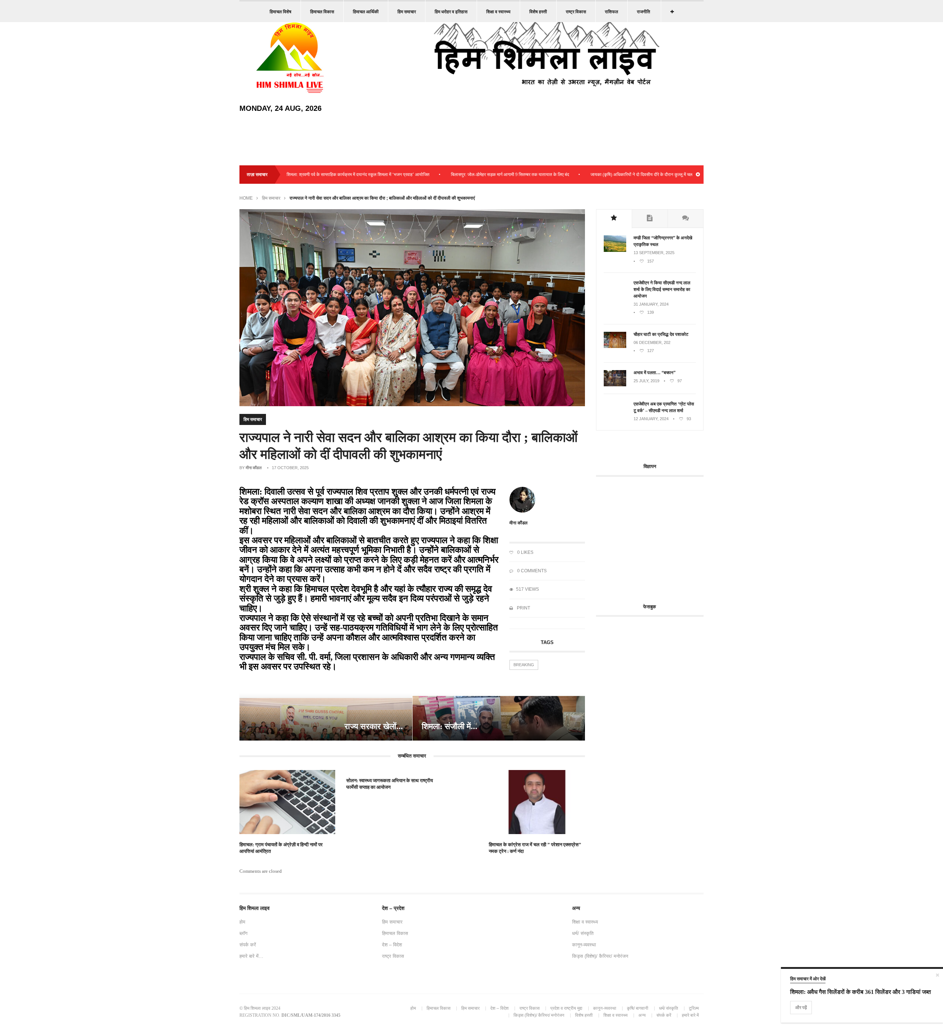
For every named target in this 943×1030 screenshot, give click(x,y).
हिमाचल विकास (322, 11)
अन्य (642, 1015)
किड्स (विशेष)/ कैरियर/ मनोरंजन (600, 956)
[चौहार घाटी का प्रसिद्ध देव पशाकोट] (615, 346)
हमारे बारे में (690, 1015)
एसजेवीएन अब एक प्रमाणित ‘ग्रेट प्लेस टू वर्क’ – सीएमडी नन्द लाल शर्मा (664, 407)
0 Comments (531, 570)
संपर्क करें (247, 945)
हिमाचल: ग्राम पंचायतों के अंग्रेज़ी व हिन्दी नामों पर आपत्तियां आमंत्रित (281, 848)
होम (242, 922)
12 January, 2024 (651, 418)
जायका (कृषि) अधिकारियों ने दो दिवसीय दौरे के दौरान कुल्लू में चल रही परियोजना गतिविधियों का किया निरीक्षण (640, 174)
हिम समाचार (406, 11)
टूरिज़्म (694, 1008)
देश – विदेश (392, 945)
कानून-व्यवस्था (584, 945)
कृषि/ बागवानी (637, 1008)
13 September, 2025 (654, 252)
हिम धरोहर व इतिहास (451, 11)
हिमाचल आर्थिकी (366, 11)
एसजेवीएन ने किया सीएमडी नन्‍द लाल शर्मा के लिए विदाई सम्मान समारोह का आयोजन (662, 289)
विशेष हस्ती (538, 11)
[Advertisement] (658, 535)
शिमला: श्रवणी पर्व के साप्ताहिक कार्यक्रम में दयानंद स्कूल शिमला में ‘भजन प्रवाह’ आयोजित (322, 174)
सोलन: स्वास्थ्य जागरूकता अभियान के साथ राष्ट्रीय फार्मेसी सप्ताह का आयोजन (389, 784)
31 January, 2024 (651, 304)
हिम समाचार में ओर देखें (807, 978)
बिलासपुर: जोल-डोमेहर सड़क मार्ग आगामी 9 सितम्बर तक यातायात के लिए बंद (475, 174)
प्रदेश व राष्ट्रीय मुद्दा (566, 1008)
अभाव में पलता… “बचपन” (655, 372)
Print (523, 608)
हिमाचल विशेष (280, 11)
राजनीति (643, 11)
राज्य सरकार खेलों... (373, 726)
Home (246, 198)
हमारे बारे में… (251, 956)
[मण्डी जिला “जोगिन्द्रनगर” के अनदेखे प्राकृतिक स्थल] (615, 250)
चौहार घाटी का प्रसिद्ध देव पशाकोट (661, 334)
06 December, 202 (652, 342)
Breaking (523, 664)
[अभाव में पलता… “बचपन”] (615, 384)
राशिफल (611, 11)
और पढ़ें (801, 1007)
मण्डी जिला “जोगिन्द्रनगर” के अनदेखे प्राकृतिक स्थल (663, 241)
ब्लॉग (243, 933)
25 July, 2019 (646, 381)
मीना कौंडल (254, 467)
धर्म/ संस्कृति (582, 933)
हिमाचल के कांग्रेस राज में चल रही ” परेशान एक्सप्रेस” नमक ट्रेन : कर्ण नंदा (535, 848)
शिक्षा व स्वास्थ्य (498, 11)
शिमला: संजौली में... (449, 726)
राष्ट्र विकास (576, 11)
